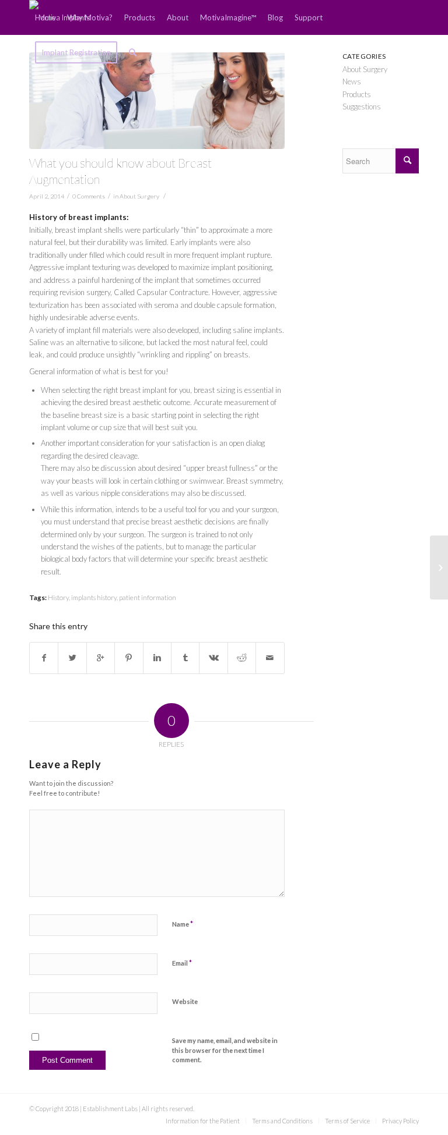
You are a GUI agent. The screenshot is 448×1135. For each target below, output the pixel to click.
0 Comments (88, 196)
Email (182, 962)
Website (185, 1001)
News (351, 81)
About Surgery (139, 196)
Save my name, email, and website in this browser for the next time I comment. (225, 1050)
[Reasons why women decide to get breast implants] (439, 567)
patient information (147, 597)
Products (356, 94)
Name (182, 923)
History (58, 597)
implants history (94, 597)
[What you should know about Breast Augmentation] (157, 100)
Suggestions (361, 106)
